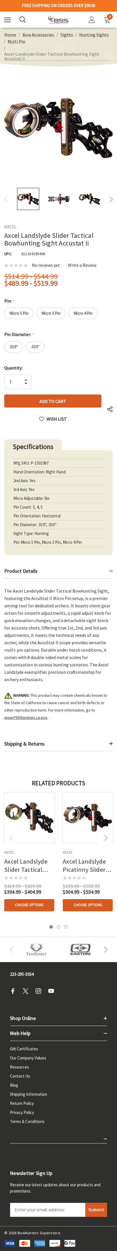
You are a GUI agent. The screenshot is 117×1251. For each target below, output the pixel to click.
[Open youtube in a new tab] (52, 991)
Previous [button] (5, 199)
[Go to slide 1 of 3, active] (51, 927)
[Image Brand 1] (36, 949)
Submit (96, 1210)
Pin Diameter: (18, 334)
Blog (14, 1085)
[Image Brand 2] (81, 949)
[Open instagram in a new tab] (40, 991)
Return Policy (22, 1103)
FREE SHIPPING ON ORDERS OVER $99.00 (58, 5)
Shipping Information (28, 1094)
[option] (36, 949)
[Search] (22, 19)
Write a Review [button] (82, 265)
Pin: (9, 301)
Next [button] (111, 199)
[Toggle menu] (7, 19)
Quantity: (13, 368)
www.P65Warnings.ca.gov (25, 717)
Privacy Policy (22, 1112)
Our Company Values (28, 1058)
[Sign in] (92, 19)
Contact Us (20, 1076)
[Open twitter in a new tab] (27, 991)
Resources (19, 1067)
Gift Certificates (24, 1048)
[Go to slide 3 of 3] (66, 927)
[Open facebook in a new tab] (14, 991)
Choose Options (29, 904)
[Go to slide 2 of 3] (58, 927)
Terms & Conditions (27, 1121)
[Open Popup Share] (110, 409)
